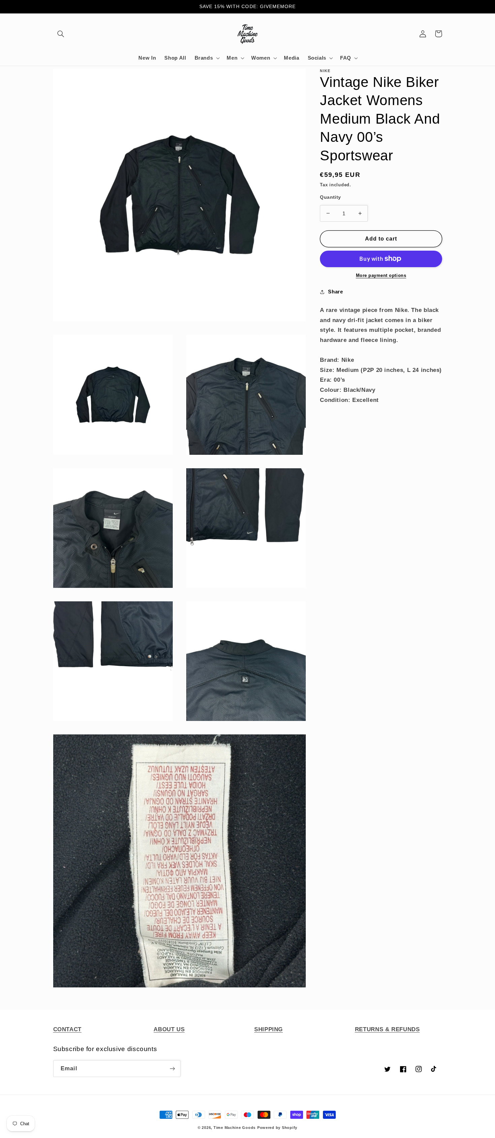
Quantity (330, 197)
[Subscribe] (172, 1068)
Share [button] (335, 291)
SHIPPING (268, 1029)
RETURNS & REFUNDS (387, 1029)
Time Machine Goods (234, 1128)
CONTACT (67, 1029)
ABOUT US (169, 1029)
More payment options (381, 275)
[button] (61, 33)
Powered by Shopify (277, 1128)
